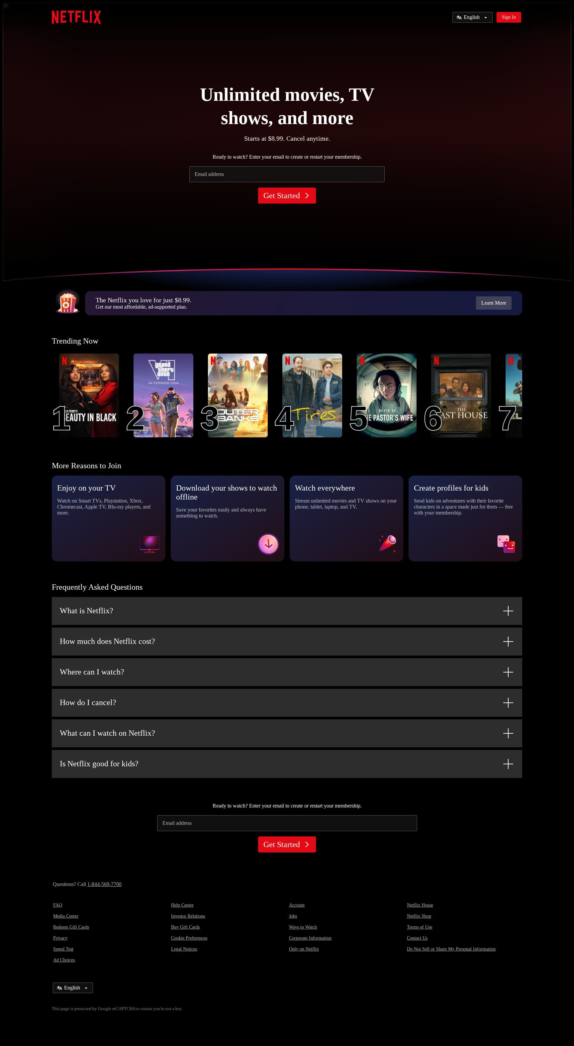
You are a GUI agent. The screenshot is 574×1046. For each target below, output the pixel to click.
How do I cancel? (88, 702)
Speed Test (63, 949)
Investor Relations (188, 916)
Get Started (281, 195)
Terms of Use (419, 927)
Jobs (293, 916)
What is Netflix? (86, 610)
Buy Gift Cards (185, 927)
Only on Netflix (304, 949)
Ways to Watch (303, 927)
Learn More (493, 303)
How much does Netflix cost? (107, 641)
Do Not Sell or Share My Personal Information (451, 949)
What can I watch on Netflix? (107, 733)
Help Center (182, 905)
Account (297, 905)
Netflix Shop (419, 916)
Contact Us (417, 938)
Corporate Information (310, 938)
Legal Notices (184, 949)
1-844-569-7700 (104, 884)
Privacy (60, 938)
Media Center (65, 916)
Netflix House (420, 905)
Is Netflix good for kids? (99, 763)
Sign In (509, 17)
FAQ (57, 905)
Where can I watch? (92, 672)
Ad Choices (64, 960)
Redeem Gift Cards (71, 927)
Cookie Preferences (189, 938)
